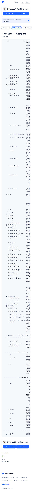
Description (6, 28)
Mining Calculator (8, 481)
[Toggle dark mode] (22, 2)
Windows (10, 13)
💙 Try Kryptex (5, 484)
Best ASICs (6, 477)
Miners (16, 2)
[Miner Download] (3, 2)
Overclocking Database (22, 481)
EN (27, 2)
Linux (23, 13)
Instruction (17, 28)
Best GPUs (24, 477)
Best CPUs (15, 477)
